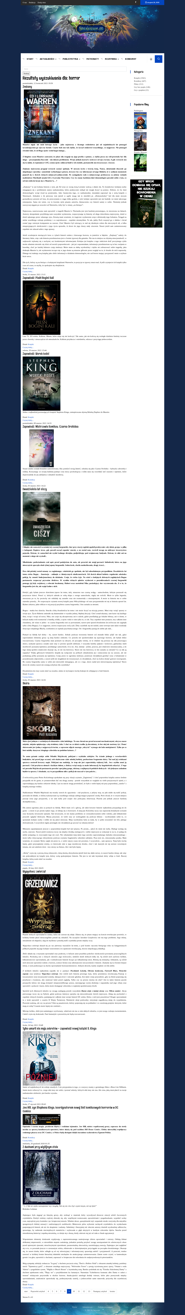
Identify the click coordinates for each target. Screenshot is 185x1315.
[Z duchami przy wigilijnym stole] (41, 1177)
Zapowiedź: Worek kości (36, 354)
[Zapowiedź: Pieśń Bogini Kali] (41, 307)
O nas (25, 3)
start (26, 1291)
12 (84, 1291)
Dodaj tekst (42, 3)
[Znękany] (41, 116)
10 (74, 1291)
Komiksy (31, 480)
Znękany (27, 86)
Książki (31, 268)
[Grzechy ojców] (146, 203)
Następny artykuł (100, 1291)
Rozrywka (111, 59)
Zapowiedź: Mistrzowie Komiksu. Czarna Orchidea (50, 426)
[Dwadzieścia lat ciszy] (41, 518)
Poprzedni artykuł (38, 1291)
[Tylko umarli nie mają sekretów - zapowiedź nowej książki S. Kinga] (41, 1058)
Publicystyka (70, 59)
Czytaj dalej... (28, 271)
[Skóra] (41, 713)
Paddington (138, 111)
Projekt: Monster (140, 152)
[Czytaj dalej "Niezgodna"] (140, 141)
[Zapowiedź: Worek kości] (41, 383)
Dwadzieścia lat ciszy (35, 489)
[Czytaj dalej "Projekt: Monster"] (140, 163)
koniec (112, 1291)
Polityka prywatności (105, 1307)
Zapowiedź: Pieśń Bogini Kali (38, 278)
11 (79, 1291)
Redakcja (32, 3)
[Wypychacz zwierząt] (41, 903)
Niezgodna (138, 131)
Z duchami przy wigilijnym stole (40, 1147)
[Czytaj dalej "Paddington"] (140, 120)
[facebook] (135, 2)
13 (89, 1291)
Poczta (74, 1307)
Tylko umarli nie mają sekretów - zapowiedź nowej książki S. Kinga (59, 1028)
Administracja (87, 1307)
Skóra (26, 683)
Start (30, 59)
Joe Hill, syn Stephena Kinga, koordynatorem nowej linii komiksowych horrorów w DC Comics (70, 1109)
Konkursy (130, 59)
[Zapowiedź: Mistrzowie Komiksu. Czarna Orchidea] (41, 448)
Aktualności (47, 59)
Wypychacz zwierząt (34, 871)
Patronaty (92, 59)
